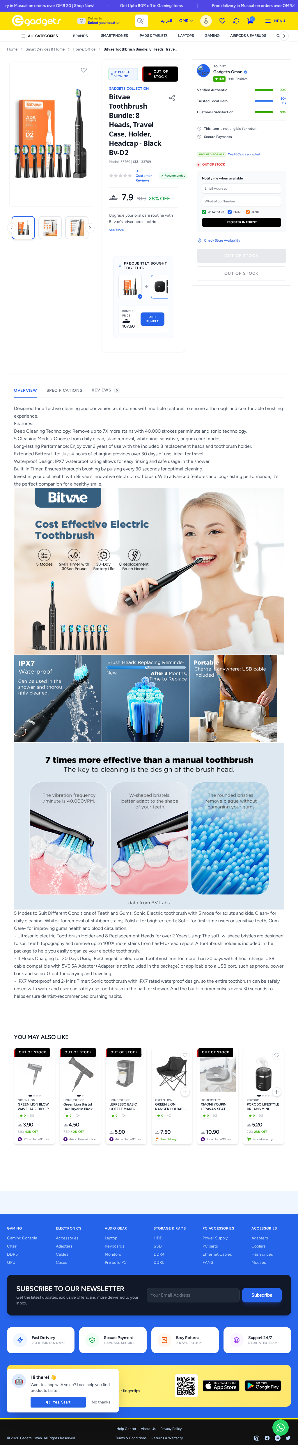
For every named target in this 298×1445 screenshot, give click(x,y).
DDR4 (159, 1254)
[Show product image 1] (30, 1096)
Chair (12, 1246)
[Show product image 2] (34, 1096)
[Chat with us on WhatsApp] (280, 1427)
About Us (148, 1429)
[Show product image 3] (37, 1096)
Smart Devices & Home (45, 49)
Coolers (258, 1246)
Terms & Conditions (131, 1438)
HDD (158, 1238)
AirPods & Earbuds (248, 35)
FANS (208, 1262)
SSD (158, 1246)
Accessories (67, 1238)
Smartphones (114, 35)
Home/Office (84, 49)
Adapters (64, 1246)
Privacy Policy (171, 1429)
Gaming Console (22, 1238)
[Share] (172, 98)
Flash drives (262, 1254)
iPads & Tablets (153, 35)
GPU (11, 1262)
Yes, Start (62, 1402)
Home (12, 49)
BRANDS (80, 36)
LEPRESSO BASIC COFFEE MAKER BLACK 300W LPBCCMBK (123, 1106)
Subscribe (261, 1295)
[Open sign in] (206, 21)
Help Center (126, 1429)
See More (116, 230)
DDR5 (12, 1254)
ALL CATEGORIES (43, 36)
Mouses (258, 1262)
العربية (166, 20)
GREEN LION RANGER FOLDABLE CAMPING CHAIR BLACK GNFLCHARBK (171, 1106)
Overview (25, 390)
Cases (61, 1262)
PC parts (210, 1246)
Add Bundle (152, 319)
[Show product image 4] (40, 1096)
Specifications (65, 390)
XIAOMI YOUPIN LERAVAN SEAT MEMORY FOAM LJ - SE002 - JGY (217, 1106)
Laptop (111, 1238)
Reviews (105, 390)
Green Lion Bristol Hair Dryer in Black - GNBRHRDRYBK (79, 1106)
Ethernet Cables (217, 1254)
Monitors (113, 1254)
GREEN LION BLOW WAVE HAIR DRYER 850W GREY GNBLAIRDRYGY (33, 1106)
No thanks (101, 1402)
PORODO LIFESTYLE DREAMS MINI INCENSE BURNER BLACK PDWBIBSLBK (263, 1106)
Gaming (212, 35)
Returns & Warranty (167, 1438)
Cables (62, 1254)
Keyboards (114, 1246)
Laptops (186, 35)
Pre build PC (116, 1262)
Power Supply (215, 1238)
